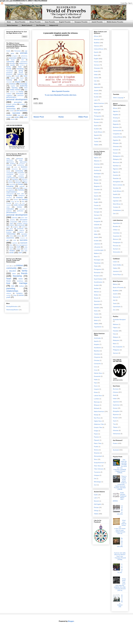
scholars (11, 110)
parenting (10, 288)
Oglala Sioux (98, 421)
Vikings (96, 510)
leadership (23, 86)
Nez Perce (97, 418)
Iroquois (96, 389)
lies (23, 201)
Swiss (95, 311)
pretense (24, 221)
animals (23, 53)
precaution (18, 102)
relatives (8, 293)
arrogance (15, 56)
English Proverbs (64, 22)
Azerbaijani (97, 173)
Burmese (115, 389)
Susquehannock (99, 462)
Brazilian (115, 226)
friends (8, 69)
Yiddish (96, 144)
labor (7, 199)
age (26, 51)
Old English (97, 504)
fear (26, 182)
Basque (96, 177)
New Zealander (117, 347)
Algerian (115, 111)
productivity (20, 225)
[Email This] (34, 103)
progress (15, 227)
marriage (23, 283)
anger (21, 160)
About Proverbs (20, 22)
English (96, 58)
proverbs (10, 106)
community (10, 61)
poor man (24, 217)
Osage (96, 430)
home (22, 78)
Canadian (97, 189)
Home (9, 22)
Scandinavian (98, 282)
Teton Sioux (97, 466)
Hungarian (97, 221)
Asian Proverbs (50, 22)
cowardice (21, 176)
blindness (24, 58)
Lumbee (96, 398)
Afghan (96, 157)
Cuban (115, 261)
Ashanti (115, 121)
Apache (96, 341)
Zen (114, 310)
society (8, 295)
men (26, 90)
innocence (9, 82)
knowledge (23, 84)
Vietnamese (116, 433)
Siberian (96, 291)
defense (17, 181)
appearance (10, 162)
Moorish (96, 501)
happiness (20, 74)
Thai (114, 424)
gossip (21, 72)
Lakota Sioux (98, 395)
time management (21, 245)
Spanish (96, 135)
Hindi (114, 395)
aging (12, 53)
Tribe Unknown (98, 469)
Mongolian (116, 411)
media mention (15, 90)
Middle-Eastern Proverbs (115, 22)
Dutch (96, 55)
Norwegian (97, 109)
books (13, 60)
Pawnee (96, 437)
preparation (13, 221)
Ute (95, 478)
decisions (24, 179)
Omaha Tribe (98, 427)
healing (8, 76)
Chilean (115, 229)
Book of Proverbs (118, 287)
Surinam (115, 249)
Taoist (96, 138)
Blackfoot (97, 351)
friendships (9, 71)
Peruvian (115, 245)
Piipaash (96, 440)
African (96, 36)
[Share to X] (38, 103)
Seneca (96, 450)
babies (7, 265)
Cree (95, 367)
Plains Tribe (97, 443)
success (16, 113)
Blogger (71, 621)
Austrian (96, 170)
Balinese (115, 324)
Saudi (95, 125)
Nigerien (115, 172)
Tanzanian (116, 197)
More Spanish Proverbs (60, 91)
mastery (8, 205)
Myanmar (116, 414)
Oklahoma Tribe (99, 424)
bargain (8, 167)
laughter (13, 86)
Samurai (115, 297)
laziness (15, 199)
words (16, 117)
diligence (24, 181)
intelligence (21, 195)
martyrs (17, 203)
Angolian (115, 114)
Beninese (116, 127)
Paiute (96, 434)
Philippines (116, 350)
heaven (13, 78)
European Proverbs (81, 22)
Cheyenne (97, 357)
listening (8, 203)
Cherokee (97, 354)
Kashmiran (116, 405)
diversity (10, 182)
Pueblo (96, 446)
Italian (96, 84)
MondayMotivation (12, 306)
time (11, 245)
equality (12, 65)
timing (11, 247)
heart (25, 76)
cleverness (15, 169)
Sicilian (96, 295)
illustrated (116, 450)
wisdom (9, 115)
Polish (96, 113)
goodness (9, 72)
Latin (95, 100)
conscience (23, 61)
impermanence (11, 192)
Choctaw (96, 360)
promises (24, 227)
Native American (12, 25)
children (19, 265)
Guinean (115, 149)
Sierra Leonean (117, 185)
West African (117, 204)
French (96, 61)
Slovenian (97, 301)
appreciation (23, 162)
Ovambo (115, 175)
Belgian (96, 180)
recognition (20, 232)
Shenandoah (98, 456)
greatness (9, 74)
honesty (9, 80)
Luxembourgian (99, 250)
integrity (18, 82)
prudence (9, 230)
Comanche (97, 363)
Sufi (114, 300)
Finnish (96, 205)
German (96, 65)
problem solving (11, 104)
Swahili (115, 194)
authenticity (24, 56)
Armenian (97, 167)
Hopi (95, 383)
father (14, 273)
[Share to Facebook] (40, 103)
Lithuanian (97, 247)
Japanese (97, 87)
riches (11, 236)
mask (23, 203)
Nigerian (96, 106)
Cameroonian (117, 130)
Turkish (96, 141)
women (8, 117)
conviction (21, 174)
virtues (25, 249)
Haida (96, 379)
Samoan (115, 353)
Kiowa (96, 392)
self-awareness (21, 111)
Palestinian (97, 263)
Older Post (83, 117)
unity (25, 247)
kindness (12, 84)
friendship (20, 69)
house (8, 281)
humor (21, 80)
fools (20, 67)
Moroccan (116, 162)
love (25, 88)
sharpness (22, 238)
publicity (22, 230)
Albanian (96, 161)
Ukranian (97, 317)
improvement (10, 193)
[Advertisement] (120, 60)
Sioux (95, 459)
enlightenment (23, 63)
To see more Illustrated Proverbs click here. (61, 95)
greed (18, 188)
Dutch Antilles (117, 265)
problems (22, 104)
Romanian (17, 51)
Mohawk (96, 408)
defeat (10, 181)
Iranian (96, 77)
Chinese (96, 46)
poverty (12, 220)
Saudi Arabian (98, 279)
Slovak (96, 298)
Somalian (116, 188)
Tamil (114, 421)
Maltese (96, 253)
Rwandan (116, 178)
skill (7, 240)
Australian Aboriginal (119, 319)
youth (8, 297)
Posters (115, 443)
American (97, 39)
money (20, 92)
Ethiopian (116, 143)
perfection (20, 95)
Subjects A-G (53, 25)
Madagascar (117, 156)
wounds (13, 119)
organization (22, 209)
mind (7, 207)
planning (14, 217)
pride (11, 223)
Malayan (115, 337)
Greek (8, 51)
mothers (8, 93)
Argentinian (116, 223)
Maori (95, 256)
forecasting (12, 184)
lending (12, 201)
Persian (96, 507)
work (25, 117)
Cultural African (98, 49)
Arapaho (96, 344)
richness (19, 236)
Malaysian (116, 340)
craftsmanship (10, 177)
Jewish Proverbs (97, 22)
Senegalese (116, 181)
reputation (24, 108)
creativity (21, 177)
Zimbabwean (117, 210)
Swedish (96, 307)
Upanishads (116, 306)
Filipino (115, 327)
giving (21, 71)
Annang (115, 118)
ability (8, 158)
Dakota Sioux (98, 373)
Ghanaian (97, 68)
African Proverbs (35, 22)
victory (18, 249)
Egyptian (115, 140)
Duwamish (97, 376)
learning (14, 88)
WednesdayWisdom (12, 309)
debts (7, 179)
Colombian (116, 233)
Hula (114, 334)
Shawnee (97, 453)
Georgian (97, 212)
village (14, 295)
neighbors (9, 95)
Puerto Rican (117, 274)
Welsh (96, 320)
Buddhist (96, 42)
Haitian (115, 268)
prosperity (20, 228)
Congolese (116, 133)
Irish (95, 81)
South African (98, 132)
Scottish (96, 129)
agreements (9, 160)
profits (8, 227)
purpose (8, 232)
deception (15, 179)
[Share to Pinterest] (42, 103)
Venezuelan (116, 252)
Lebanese (97, 244)
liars (18, 201)
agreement (19, 158)
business (24, 167)
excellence (22, 65)
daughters (25, 268)
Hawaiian (116, 331)
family (8, 67)
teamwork (23, 243)
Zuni (95, 485)
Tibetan (115, 427)
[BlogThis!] (36, 103)
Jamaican (116, 271)
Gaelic (96, 494)
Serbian (96, 288)
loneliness (20, 281)
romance (19, 293)
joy (26, 82)
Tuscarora (97, 472)
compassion (10, 172)
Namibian (116, 165)
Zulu (114, 213)
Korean (96, 93)
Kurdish (96, 97)
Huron (96, 386)
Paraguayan (116, 242)
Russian (96, 122)
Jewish (96, 90)
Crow (95, 370)
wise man (21, 115)
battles (15, 167)
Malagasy (116, 159)
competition (20, 172)
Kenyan (115, 153)
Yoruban (115, 207)
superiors (14, 243)
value (11, 249)
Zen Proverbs (40, 25)
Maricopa (97, 402)
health (17, 76)
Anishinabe (97, 338)
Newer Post (39, 117)
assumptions (22, 163)
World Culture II (27, 25)
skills (14, 240)
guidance (25, 188)
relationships (11, 109)
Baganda (115, 124)
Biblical (115, 284)
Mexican (115, 239)
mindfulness (12, 91)
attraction (9, 165)
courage (8, 176)
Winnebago (97, 482)
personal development (16, 99)
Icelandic (96, 224)
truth (18, 247)
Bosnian (96, 183)
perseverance (11, 97)
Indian (96, 74)
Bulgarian (97, 186)
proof (11, 228)
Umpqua (96, 475)
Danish (96, 52)
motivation (19, 93)
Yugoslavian (97, 326)
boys (12, 265)
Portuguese (97, 116)
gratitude (22, 186)
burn (22, 60)
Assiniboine (97, 347)
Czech (96, 192)
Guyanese (116, 236)
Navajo (96, 414)
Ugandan (116, 201)
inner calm (20, 193)
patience (9, 211)
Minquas (96, 405)
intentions (9, 197)
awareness (13, 58)
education (12, 63)
